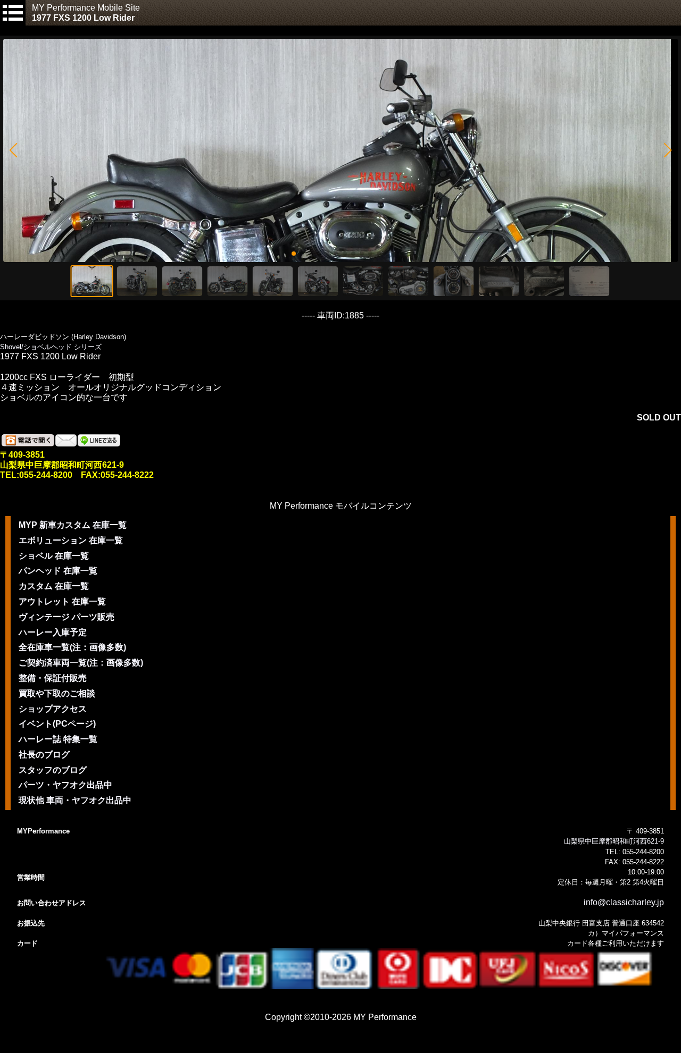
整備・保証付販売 (53, 678)
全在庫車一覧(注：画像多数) (72, 647)
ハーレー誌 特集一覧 (58, 739)
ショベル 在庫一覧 (54, 555)
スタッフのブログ (53, 769)
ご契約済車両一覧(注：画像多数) (81, 662)
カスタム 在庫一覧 (54, 586)
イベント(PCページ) (57, 723)
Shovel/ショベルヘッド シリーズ (51, 347)
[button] (13, 150)
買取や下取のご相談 (57, 693)
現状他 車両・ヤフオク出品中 (75, 800)
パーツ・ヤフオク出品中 (65, 784)
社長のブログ (44, 754)
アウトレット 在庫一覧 (62, 601)
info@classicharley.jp (624, 902)
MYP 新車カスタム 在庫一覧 (73, 524)
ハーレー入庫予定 (53, 632)
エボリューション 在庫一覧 (71, 540)
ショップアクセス (53, 708)
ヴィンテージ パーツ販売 (66, 616)
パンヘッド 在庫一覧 (58, 570)
